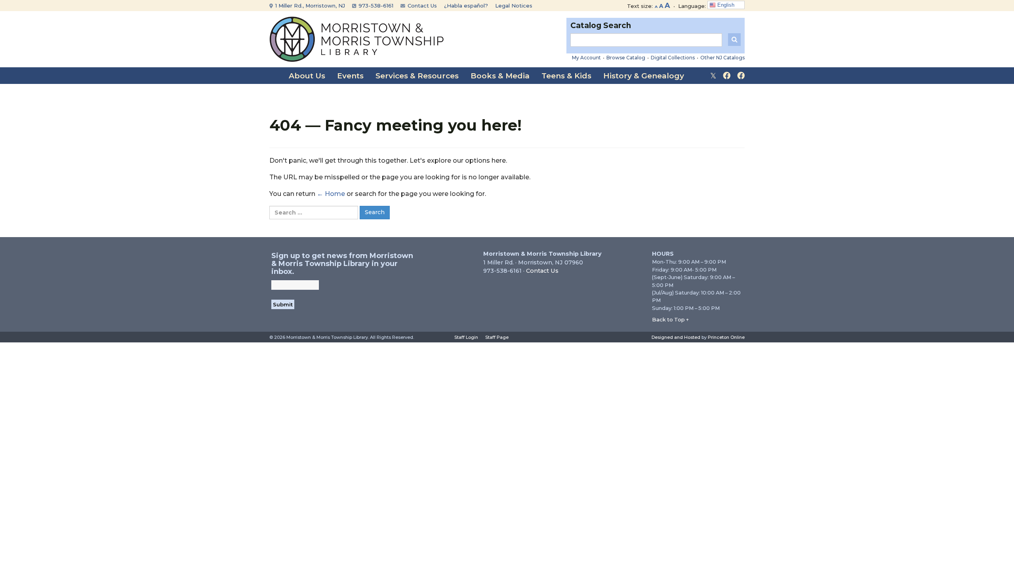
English (725, 5)
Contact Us (421, 5)
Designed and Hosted (676, 337)
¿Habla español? (466, 5)
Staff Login (466, 337)
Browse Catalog (625, 58)
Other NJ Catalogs (722, 58)
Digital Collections (673, 58)
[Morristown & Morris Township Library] (356, 38)
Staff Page (497, 337)
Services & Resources (417, 75)
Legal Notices (513, 5)
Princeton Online (726, 337)
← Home (331, 194)
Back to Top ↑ (670, 319)
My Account (586, 58)
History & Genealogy (643, 75)
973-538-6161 (375, 5)
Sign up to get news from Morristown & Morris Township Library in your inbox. (342, 264)
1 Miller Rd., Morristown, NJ (309, 5)
